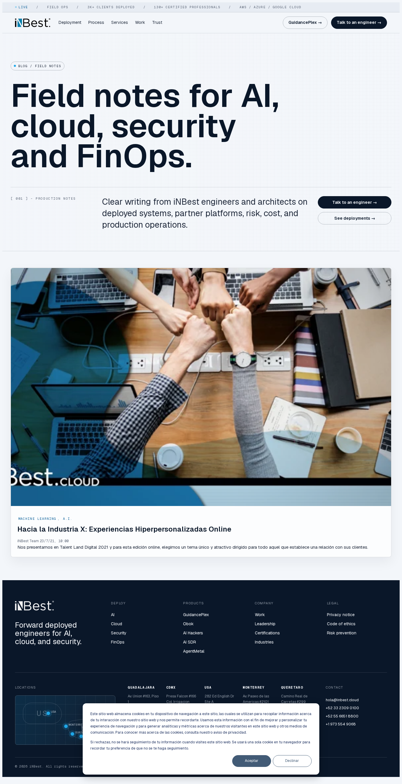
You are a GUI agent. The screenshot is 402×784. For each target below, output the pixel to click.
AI (112, 614)
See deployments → (354, 218)
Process (96, 22)
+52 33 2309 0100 (342, 707)
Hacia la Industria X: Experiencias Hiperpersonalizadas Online (124, 529)
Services (119, 22)
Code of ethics (341, 623)
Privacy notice (341, 614)
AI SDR (189, 642)
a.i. (67, 519)
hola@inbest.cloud (342, 699)
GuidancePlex (196, 614)
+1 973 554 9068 (341, 724)
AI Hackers (193, 633)
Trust (157, 22)
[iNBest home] (32, 22)
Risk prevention (341, 633)
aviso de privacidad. (230, 732)
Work (140, 22)
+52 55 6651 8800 (342, 716)
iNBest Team (28, 541)
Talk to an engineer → (359, 22)
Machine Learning (37, 519)
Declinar (292, 760)
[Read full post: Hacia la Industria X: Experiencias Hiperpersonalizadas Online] (201, 387)
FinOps (117, 642)
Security (119, 633)
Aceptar (251, 760)
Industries (264, 642)
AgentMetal (193, 651)
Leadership (265, 623)
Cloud (116, 623)
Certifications (267, 633)
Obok (188, 623)
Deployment (70, 22)
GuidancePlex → (305, 22)
